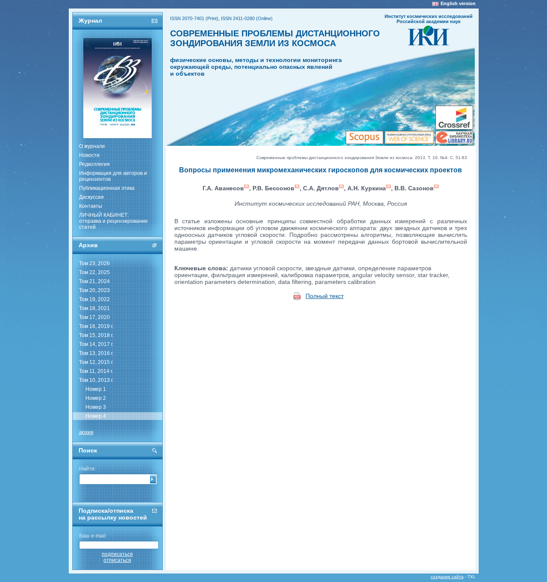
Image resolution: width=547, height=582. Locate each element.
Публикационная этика (107, 188)
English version (458, 3)
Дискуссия (91, 197)
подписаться (117, 554)
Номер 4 (95, 416)
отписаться (117, 560)
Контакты (90, 206)
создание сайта (447, 576)
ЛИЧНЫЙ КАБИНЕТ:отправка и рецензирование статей (113, 221)
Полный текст (325, 295)
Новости (89, 155)
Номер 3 (95, 407)
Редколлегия (94, 164)
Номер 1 (95, 389)
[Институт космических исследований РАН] (428, 42)
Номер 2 (95, 398)
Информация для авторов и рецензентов (113, 176)
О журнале (92, 146)
